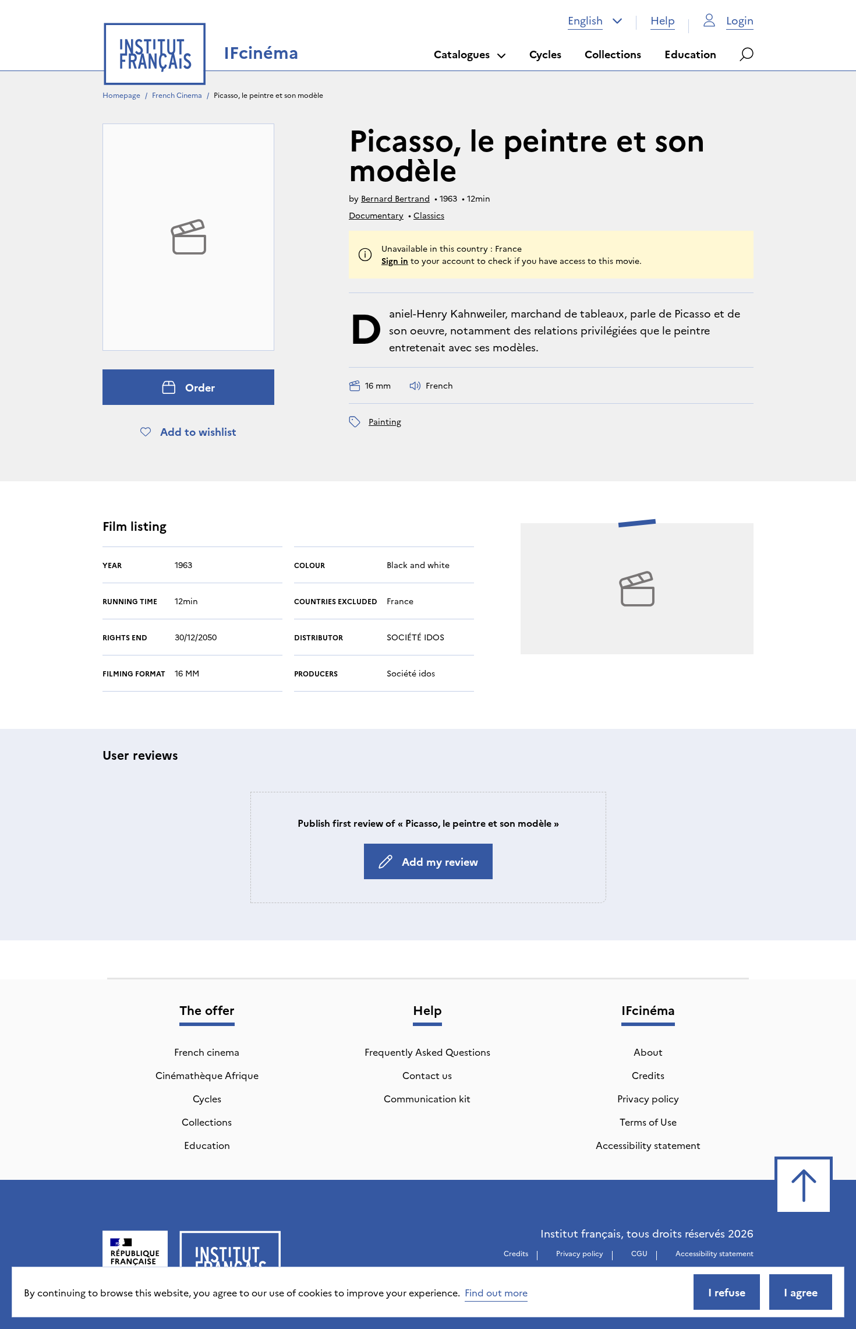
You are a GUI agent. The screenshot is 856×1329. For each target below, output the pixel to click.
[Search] (747, 54)
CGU (639, 1253)
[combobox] (595, 20)
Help (662, 20)
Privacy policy (648, 1098)
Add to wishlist (198, 431)
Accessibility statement (648, 1144)
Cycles (545, 54)
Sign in (394, 260)
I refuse (726, 1292)
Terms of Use (648, 1121)
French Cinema (177, 95)
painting (385, 421)
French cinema (206, 1051)
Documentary (376, 215)
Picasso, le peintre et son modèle (268, 95)
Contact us (427, 1075)
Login (740, 20)
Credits (648, 1075)
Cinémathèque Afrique (207, 1075)
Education (690, 54)
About (648, 1051)
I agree (801, 1292)
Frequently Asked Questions (427, 1051)
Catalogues (462, 54)
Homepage (121, 95)
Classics (428, 215)
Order (200, 387)
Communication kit (427, 1098)
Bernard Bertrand (395, 198)
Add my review (440, 861)
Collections (613, 54)
